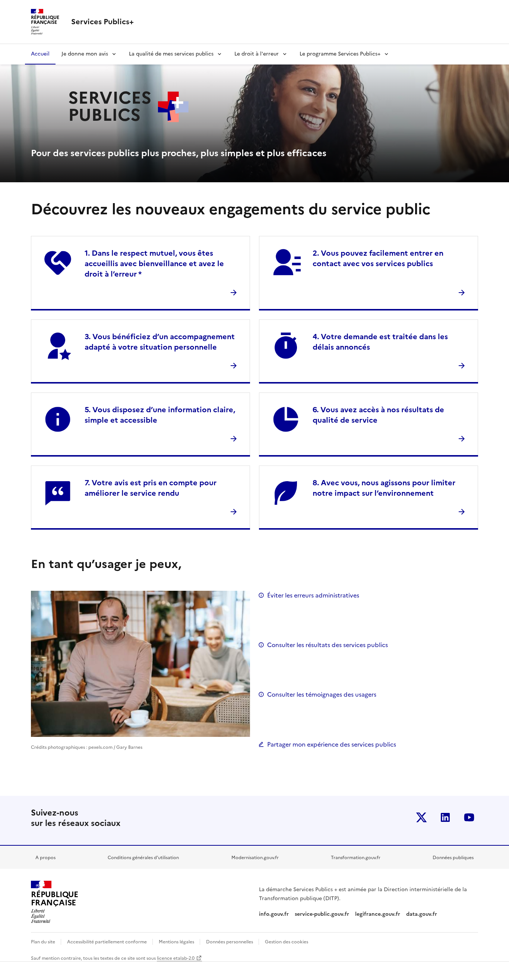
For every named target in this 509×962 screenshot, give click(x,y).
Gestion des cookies (286, 942)
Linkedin (445, 817)
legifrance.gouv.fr (377, 914)
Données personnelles (230, 942)
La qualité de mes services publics (171, 54)
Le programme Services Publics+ (340, 54)
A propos (45, 857)
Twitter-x (421, 817)
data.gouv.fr (422, 914)
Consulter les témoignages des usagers (321, 694)
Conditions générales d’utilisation (143, 857)
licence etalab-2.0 (176, 958)
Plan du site (43, 942)
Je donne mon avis (84, 54)
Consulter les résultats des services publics (327, 644)
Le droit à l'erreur (256, 54)
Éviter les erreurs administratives (313, 595)
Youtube (469, 817)
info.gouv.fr (274, 914)
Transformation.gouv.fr (355, 857)
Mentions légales (177, 942)
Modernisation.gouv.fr (255, 857)
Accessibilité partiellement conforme (107, 942)
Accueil (40, 54)
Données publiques (453, 857)
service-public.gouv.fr (322, 914)
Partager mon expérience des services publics (331, 744)
